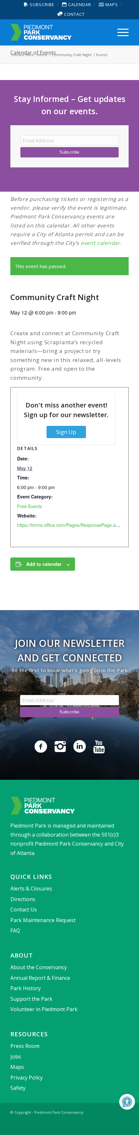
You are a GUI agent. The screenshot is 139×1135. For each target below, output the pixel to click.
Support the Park (31, 998)
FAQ (15, 930)
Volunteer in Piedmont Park (44, 1009)
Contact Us (23, 909)
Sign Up (66, 432)
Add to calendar (43, 564)
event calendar (100, 242)
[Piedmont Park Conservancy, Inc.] (57, 32)
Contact (74, 14)
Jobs (15, 1056)
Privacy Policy (26, 1077)
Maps (17, 1066)
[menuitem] (39, 4)
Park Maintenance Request (43, 920)
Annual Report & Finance (40, 977)
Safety (18, 1087)
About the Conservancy (38, 967)
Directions (22, 899)
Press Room (24, 1046)
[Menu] (120, 32)
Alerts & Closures (31, 888)
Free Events (29, 506)
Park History (25, 988)
